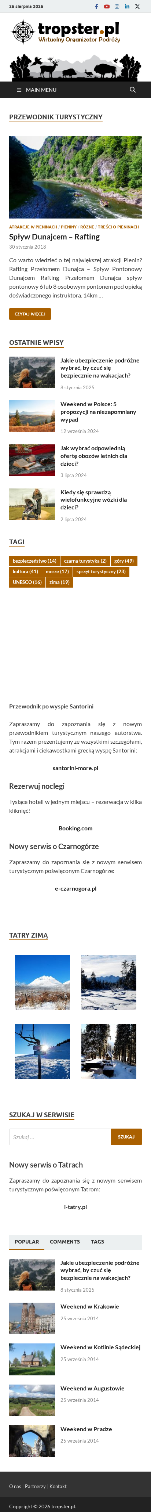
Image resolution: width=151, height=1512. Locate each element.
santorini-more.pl (75, 767)
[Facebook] (96, 6)
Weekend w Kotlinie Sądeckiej (100, 1346)
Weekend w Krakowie (89, 1306)
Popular (27, 1242)
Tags (97, 1242)
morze (57, 571)
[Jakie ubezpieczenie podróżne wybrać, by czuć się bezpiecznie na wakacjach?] (32, 360)
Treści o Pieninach (118, 227)
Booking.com (75, 827)
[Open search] (132, 90)
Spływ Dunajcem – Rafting (54, 236)
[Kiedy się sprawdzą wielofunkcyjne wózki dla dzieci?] (32, 492)
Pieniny (69, 227)
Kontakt (58, 1486)
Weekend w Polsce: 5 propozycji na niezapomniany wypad (98, 411)
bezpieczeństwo (34, 561)
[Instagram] (117, 6)
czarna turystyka (85, 561)
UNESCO (27, 582)
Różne (87, 227)
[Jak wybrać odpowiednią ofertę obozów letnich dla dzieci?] (32, 448)
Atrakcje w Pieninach (33, 227)
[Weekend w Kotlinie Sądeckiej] (32, 1347)
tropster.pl (63, 1506)
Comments (65, 1242)
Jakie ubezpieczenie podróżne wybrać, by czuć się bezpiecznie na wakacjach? (100, 368)
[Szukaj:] (75, 1137)
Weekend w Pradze (86, 1428)
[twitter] (137, 6)
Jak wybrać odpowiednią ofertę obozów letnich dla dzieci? (93, 455)
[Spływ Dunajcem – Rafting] (75, 177)
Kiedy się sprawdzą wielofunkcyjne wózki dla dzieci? (93, 499)
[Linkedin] (127, 6)
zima (59, 582)
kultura (25, 571)
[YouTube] (106, 6)
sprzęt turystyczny (101, 571)
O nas (15, 1486)
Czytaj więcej (27, 312)
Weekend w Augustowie (92, 1388)
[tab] (26, 1242)
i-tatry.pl (75, 1206)
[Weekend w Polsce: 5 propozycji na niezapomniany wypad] (32, 404)
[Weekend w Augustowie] (32, 1388)
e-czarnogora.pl (75, 888)
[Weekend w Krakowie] (32, 1306)
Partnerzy (35, 1486)
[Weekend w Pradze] (32, 1429)
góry (124, 561)
